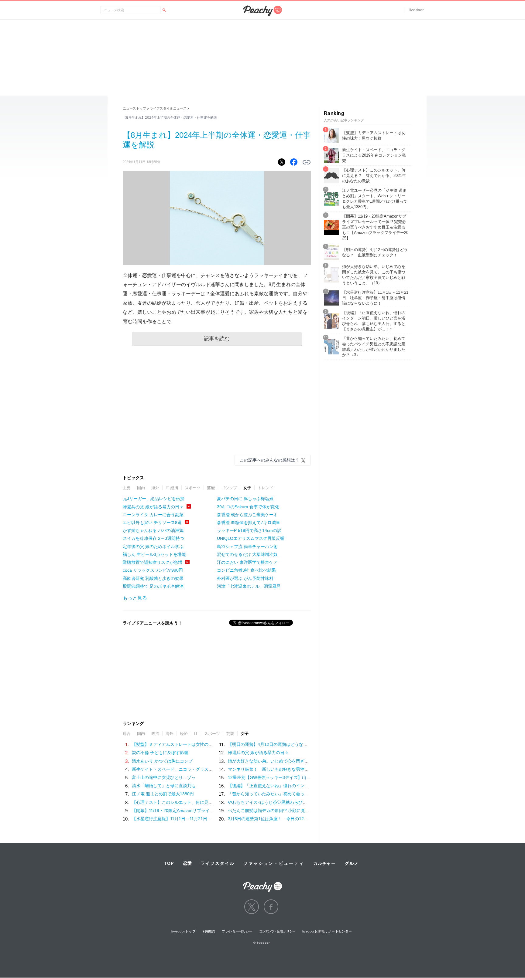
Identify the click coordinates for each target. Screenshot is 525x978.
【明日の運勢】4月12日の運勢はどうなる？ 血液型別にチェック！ (293, 744)
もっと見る (135, 598)
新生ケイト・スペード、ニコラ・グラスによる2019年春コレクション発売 (202, 769)
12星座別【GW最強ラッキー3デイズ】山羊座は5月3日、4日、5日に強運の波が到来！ (310, 777)
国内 (141, 488)
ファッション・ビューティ (273, 863)
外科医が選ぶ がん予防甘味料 (245, 578)
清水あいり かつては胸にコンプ (162, 761)
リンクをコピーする (306, 162)
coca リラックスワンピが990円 (153, 570)
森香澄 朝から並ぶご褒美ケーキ (247, 514)
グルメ (351, 863)
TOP (169, 863)
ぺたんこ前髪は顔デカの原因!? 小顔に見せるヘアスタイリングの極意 (294, 810)
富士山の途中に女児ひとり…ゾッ (164, 777)
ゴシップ (229, 488)
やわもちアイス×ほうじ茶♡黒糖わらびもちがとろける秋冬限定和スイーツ (299, 802)
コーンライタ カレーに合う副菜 (153, 514)
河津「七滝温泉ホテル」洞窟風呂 (249, 586)
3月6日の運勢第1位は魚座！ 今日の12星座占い (274, 818)
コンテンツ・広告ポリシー (277, 931)
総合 (127, 733)
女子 (247, 488)
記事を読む (217, 339)
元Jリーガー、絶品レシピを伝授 (153, 498)
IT (196, 733)
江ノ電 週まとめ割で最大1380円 (163, 793)
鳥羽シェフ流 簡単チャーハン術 (247, 546)
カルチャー (324, 863)
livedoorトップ (183, 931)
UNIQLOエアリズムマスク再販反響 (250, 538)
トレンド (265, 488)
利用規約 (209, 931)
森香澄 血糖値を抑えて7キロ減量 (248, 522)
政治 (155, 733)
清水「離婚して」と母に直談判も (164, 785)
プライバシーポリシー (237, 931)
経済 (184, 733)
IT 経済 (172, 488)
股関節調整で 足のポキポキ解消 (153, 586)
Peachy (262, 10)
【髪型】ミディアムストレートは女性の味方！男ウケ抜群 (187, 744)
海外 (155, 488)
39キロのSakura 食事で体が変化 (248, 506)
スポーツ (193, 488)
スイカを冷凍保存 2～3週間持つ (153, 538)
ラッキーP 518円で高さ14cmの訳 (249, 530)
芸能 (211, 488)
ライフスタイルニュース (168, 108)
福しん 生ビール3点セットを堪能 (154, 554)
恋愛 (187, 863)
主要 (127, 488)
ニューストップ (134, 108)
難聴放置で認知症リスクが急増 (152, 562)
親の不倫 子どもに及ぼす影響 (160, 752)
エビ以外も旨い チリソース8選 (152, 522)
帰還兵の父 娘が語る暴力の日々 (153, 506)
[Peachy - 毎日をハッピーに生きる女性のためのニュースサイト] (262, 883)
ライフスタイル (218, 863)
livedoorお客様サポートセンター (327, 931)
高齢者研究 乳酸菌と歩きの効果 (153, 578)
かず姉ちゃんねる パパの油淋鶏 (153, 530)
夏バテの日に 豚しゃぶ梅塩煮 (245, 498)
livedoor (416, 10)
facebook (271, 906)
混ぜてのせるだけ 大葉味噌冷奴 (247, 554)
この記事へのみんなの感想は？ (269, 460)
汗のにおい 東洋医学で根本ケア (247, 562)
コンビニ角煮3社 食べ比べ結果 (246, 570)
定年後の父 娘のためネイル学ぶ (153, 546)
